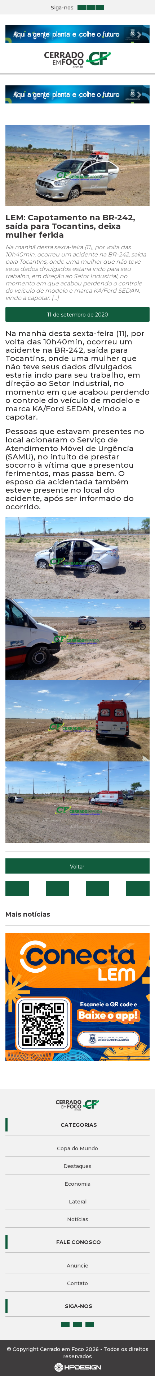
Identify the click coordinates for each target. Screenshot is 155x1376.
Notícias (77, 1219)
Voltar (77, 866)
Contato (77, 1283)
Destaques (77, 1166)
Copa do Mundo (77, 1148)
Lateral (78, 1201)
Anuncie (77, 1265)
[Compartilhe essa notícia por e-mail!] (97, 888)
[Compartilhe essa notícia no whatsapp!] (138, 888)
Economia (77, 1184)
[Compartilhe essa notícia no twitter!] (57, 888)
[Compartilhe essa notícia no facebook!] (17, 888)
